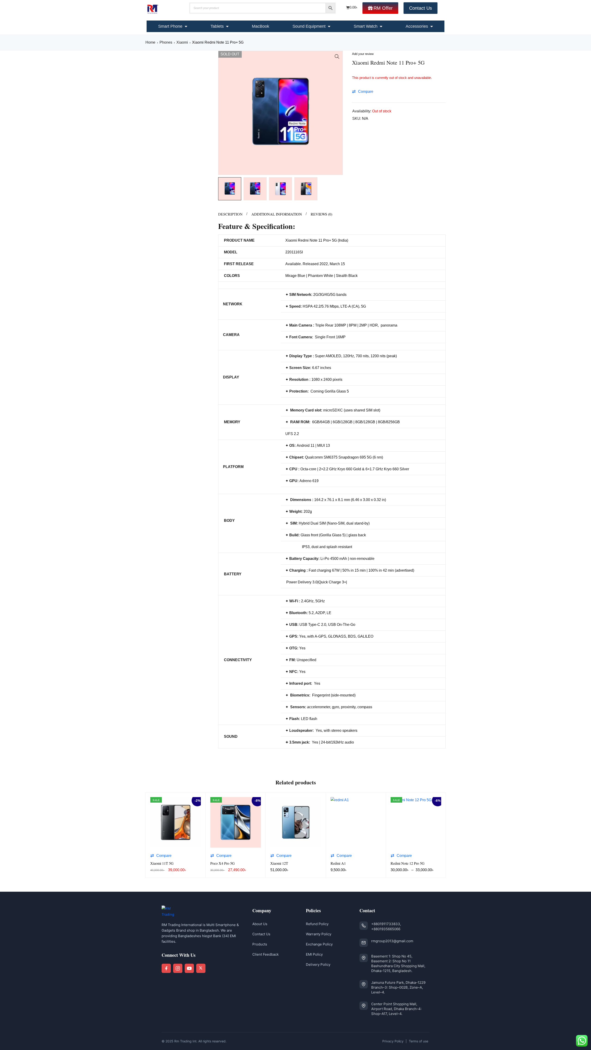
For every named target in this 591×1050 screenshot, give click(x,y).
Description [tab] (230, 214)
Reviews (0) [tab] (321, 214)
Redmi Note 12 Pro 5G (408, 863)
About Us (259, 924)
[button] (337, 56)
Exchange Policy (319, 944)
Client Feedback (265, 954)
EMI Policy (314, 954)
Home (150, 42)
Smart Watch (365, 26)
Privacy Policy (393, 1041)
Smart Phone (170, 26)
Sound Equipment (309, 26)
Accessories (417, 26)
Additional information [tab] (276, 214)
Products (259, 944)
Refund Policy (317, 924)
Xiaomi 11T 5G (162, 863)
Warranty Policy (318, 934)
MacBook (260, 26)
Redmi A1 (338, 863)
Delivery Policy (318, 964)
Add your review (363, 54)
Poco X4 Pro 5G (222, 863)
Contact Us (261, 934)
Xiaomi (182, 42)
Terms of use (418, 1041)
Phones (166, 42)
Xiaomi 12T (279, 863)
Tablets (217, 26)
